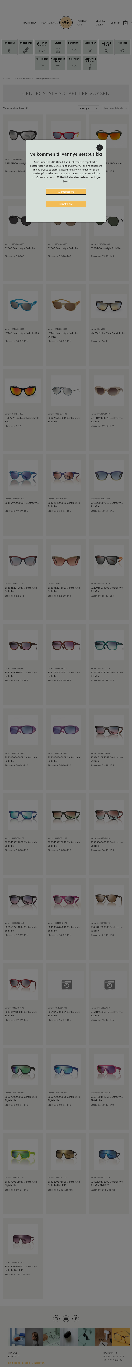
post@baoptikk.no (42, 177)
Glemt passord (66, 191)
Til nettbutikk (66, 204)
